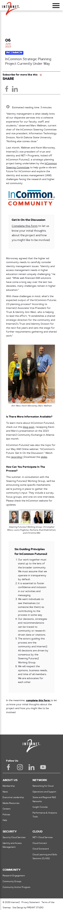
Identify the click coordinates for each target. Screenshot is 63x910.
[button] (11, 7)
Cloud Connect (40, 843)
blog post (28, 427)
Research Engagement (14, 876)
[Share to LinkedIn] (15, 89)
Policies (6, 815)
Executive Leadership (13, 797)
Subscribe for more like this (20, 75)
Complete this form (25, 226)
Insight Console (40, 807)
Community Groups (12, 882)
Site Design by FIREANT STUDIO (27, 908)
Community (11, 870)
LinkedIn (31, 767)
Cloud (38, 831)
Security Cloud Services (14, 837)
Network (40, 780)
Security (10, 831)
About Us (10, 780)
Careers (6, 809)
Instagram (20, 767)
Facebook (8, 767)
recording (16, 457)
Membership (9, 786)
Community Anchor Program (16, 887)
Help (5, 820)
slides (44, 457)
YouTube (43, 767)
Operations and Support (44, 792)
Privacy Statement (31, 902)
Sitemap (7, 908)
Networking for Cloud (43, 786)
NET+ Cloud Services (43, 837)
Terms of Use (47, 902)
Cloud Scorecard (41, 849)
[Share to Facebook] (7, 89)
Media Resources (11, 803)
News (5, 792)
